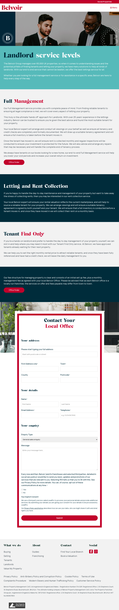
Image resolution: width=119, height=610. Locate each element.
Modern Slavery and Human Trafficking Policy (51, 580)
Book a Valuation (69, 556)
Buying (7, 551)
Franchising (38, 556)
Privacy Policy (11, 576)
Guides (35, 551)
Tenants (8, 560)
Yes (24, 489)
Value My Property (13, 568)
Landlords (9, 564)
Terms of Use (87, 576)
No (24, 492)
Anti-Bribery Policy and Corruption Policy (41, 576)
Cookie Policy (71, 576)
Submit (59, 518)
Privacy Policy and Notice (33, 508)
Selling (7, 556)
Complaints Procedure (15, 580)
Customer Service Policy (88, 580)
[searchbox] (59, 354)
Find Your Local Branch (72, 551)
